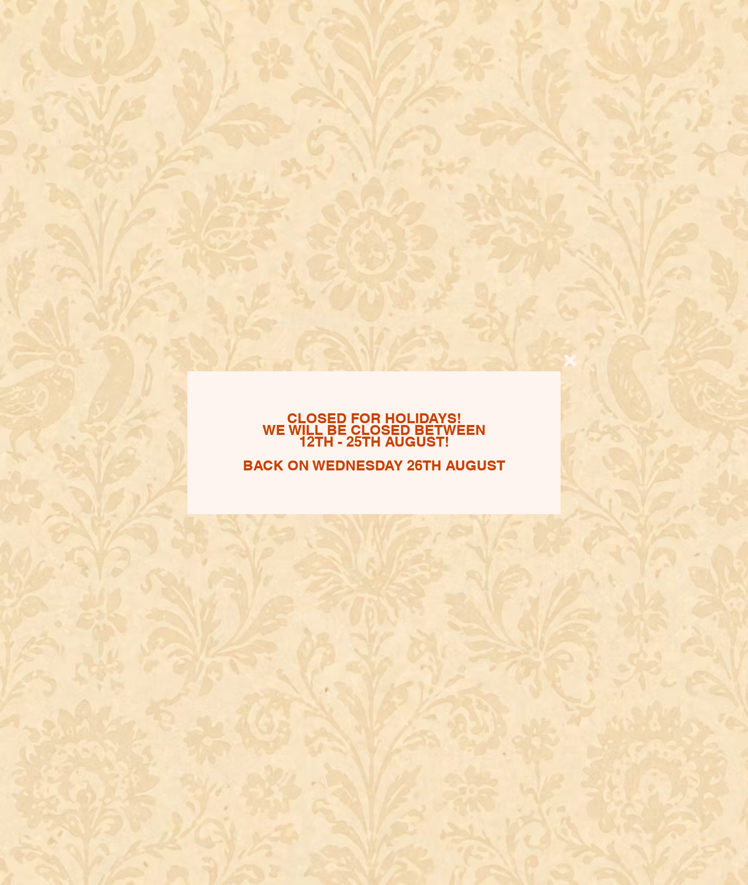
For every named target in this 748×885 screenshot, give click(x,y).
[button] (570, 360)
